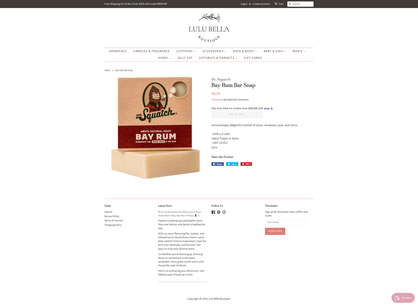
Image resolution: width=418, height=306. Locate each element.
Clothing (185, 51)
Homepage (118, 51)
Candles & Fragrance (151, 51)
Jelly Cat (185, 58)
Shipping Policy (113, 225)
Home (163, 58)
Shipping (216, 99)
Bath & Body (244, 51)
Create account (261, 4)
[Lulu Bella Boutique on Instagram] (224, 213)
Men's (298, 51)
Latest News (165, 206)
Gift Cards (253, 58)
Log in (244, 4)
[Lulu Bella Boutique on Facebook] (213, 213)
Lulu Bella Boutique (219, 299)
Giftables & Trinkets (217, 58)
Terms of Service (113, 220)
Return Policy (111, 216)
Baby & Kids (274, 51)
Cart (281, 4)
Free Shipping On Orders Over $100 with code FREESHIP (135, 4)
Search (108, 212)
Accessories (213, 51)
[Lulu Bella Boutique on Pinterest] (218, 213)
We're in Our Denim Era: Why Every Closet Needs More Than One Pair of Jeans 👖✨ (179, 213)
